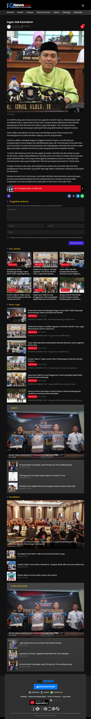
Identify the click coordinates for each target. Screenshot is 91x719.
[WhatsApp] (82, 196)
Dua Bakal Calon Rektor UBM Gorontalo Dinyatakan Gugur (41, 554)
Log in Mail (66, 696)
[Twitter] (73, 196)
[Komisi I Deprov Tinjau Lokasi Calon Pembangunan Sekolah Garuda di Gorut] (19, 285)
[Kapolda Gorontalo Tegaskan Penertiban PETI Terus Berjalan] (13, 654)
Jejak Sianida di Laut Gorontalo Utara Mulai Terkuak (40, 643)
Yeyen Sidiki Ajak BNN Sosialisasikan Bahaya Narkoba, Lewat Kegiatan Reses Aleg (70, 271)
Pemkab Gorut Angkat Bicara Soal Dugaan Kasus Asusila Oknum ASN (47, 486)
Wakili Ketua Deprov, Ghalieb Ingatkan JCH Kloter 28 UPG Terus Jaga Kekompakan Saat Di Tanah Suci (44, 271)
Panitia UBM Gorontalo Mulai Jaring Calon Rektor (37, 575)
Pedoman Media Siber (37, 696)
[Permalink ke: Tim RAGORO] (9, 27)
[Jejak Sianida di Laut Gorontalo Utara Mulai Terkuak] (13, 644)
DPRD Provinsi (13, 265)
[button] (82, 5)
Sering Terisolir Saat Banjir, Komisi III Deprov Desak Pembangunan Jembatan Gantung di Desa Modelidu (70, 297)
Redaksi (24, 696)
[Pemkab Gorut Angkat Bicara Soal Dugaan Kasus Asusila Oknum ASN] (13, 487)
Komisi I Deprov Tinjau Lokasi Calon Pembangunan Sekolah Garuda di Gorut (19, 297)
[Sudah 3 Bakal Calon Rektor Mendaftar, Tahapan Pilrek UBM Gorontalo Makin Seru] (11, 565)
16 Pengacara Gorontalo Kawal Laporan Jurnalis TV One (42, 476)
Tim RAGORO (16, 26)
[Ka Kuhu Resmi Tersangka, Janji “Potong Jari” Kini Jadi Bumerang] (13, 465)
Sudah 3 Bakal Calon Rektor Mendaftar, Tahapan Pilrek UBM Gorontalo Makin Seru (51, 565)
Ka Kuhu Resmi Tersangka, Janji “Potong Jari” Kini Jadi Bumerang (45, 465)
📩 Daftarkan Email (45, 686)
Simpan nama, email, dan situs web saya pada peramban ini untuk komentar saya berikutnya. (46, 237)
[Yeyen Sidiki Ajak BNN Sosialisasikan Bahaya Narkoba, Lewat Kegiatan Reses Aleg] (72, 259)
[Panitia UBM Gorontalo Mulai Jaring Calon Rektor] (11, 576)
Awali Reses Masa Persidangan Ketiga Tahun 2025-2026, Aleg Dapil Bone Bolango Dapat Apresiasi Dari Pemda (19, 271)
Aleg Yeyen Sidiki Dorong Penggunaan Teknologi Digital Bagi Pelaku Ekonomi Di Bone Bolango (45, 297)
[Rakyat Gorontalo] (19, 5)
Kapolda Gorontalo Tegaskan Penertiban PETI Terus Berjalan (44, 654)
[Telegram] (78, 196)
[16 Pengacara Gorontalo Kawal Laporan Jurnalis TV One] (13, 476)
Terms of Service (54, 696)
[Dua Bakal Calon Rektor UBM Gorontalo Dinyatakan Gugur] (11, 554)
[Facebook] (69, 196)
